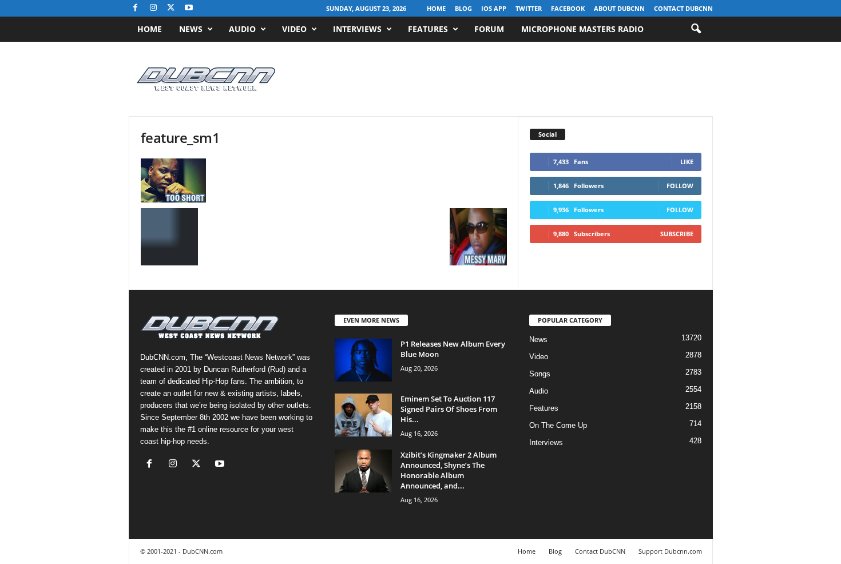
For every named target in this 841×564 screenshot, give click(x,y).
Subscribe (676, 233)
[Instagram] (153, 8)
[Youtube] (189, 8)
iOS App (493, 8)
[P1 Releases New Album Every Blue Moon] (363, 360)
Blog (463, 8)
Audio (242, 28)
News (191, 28)
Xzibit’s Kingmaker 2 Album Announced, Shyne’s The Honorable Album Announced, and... (448, 470)
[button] (695, 29)
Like (686, 161)
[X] (171, 8)
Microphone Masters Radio (582, 28)
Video (294, 28)
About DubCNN (619, 8)
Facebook (568, 8)
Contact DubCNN (683, 8)
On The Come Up (558, 425)
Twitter (528, 8)
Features (428, 28)
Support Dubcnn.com (670, 551)
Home (436, 8)
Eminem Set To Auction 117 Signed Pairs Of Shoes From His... (448, 409)
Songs (539, 374)
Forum (489, 28)
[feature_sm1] (324, 180)
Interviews (357, 28)
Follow (680, 185)
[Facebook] (135, 8)
